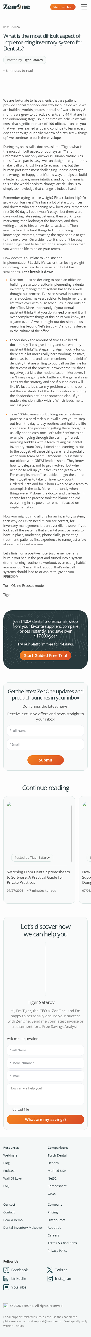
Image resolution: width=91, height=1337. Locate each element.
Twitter (61, 1269)
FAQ (6, 1186)
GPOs (52, 1194)
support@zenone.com (48, 1321)
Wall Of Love (12, 1178)
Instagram (63, 1278)
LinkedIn (18, 1278)
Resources (11, 1147)
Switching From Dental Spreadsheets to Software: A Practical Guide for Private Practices (38, 877)
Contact (9, 1204)
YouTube (19, 1287)
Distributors (56, 1220)
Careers (53, 1235)
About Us (54, 1227)
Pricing (53, 1212)
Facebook (19, 1269)
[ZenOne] (16, 7)
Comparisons (58, 1147)
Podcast (9, 1170)
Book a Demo (13, 1220)
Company (55, 1204)
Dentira (53, 1163)
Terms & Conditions (62, 1243)
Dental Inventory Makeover (23, 1227)
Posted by (25, 60)
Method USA (57, 1170)
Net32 (52, 1178)
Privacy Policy (57, 1250)
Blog (6, 1163)
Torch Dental (57, 1155)
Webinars (10, 1155)
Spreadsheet (57, 1186)
